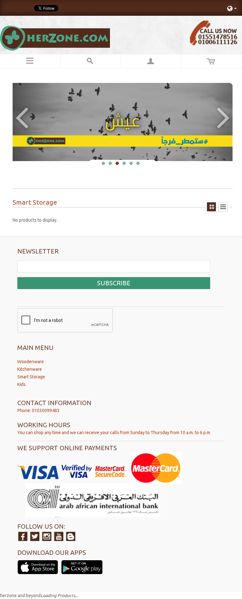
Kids (21, 384)
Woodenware (30, 361)
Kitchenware (29, 369)
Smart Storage (31, 376)
